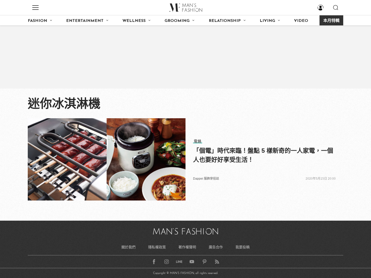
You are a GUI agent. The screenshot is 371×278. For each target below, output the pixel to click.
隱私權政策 (157, 247)
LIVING (267, 21)
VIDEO (301, 21)
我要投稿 (242, 247)
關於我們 (128, 247)
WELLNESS (134, 21)
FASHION (37, 21)
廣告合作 (216, 247)
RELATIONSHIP (225, 21)
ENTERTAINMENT (84, 21)
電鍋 (197, 141)
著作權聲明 (187, 247)
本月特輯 (331, 21)
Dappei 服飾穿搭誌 (206, 178)
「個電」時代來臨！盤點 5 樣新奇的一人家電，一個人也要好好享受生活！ (263, 155)
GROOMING (177, 21)
